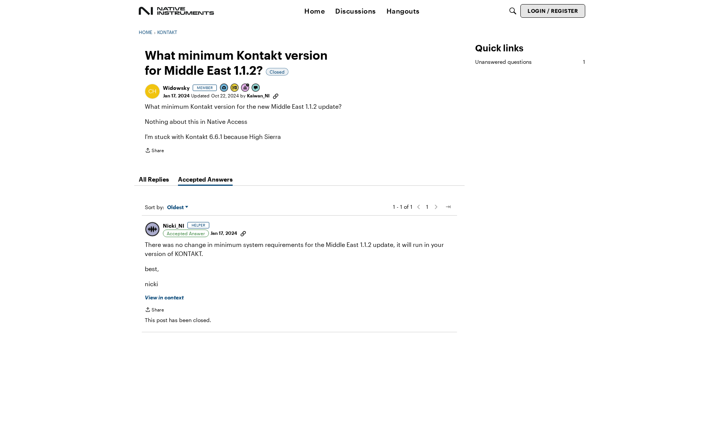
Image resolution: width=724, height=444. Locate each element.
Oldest (176, 207)
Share (154, 151)
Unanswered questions (530, 62)
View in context (164, 297)
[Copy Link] (275, 95)
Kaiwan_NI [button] (258, 95)
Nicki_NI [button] (173, 225)
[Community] (176, 11)
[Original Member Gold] (234, 88)
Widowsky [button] (176, 88)
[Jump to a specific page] (448, 207)
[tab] (153, 179)
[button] (152, 91)
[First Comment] (256, 88)
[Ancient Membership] (245, 88)
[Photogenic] (224, 88)
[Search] (513, 11)
